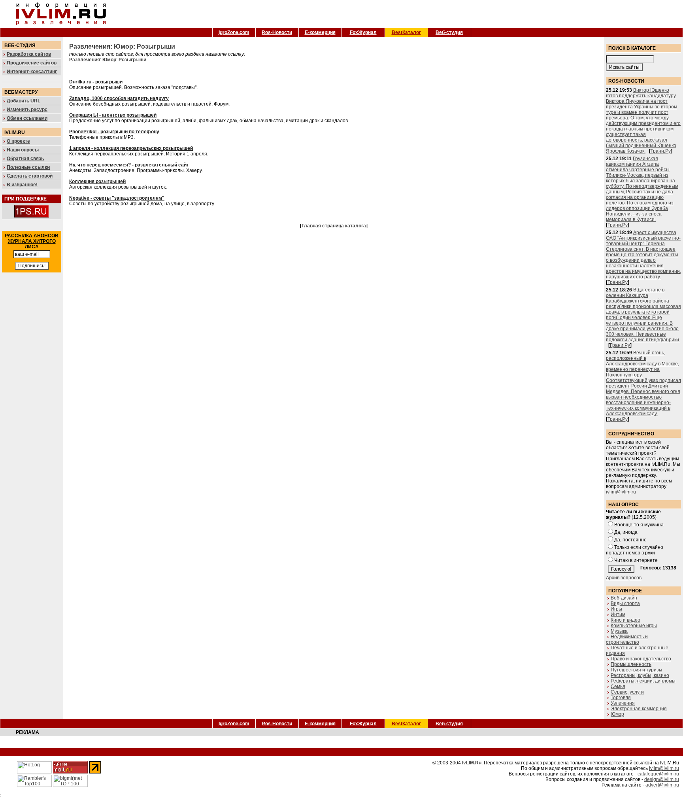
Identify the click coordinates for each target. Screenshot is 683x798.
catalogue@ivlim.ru (658, 774)
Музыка (619, 631)
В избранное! (22, 184)
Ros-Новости (277, 32)
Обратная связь (25, 158)
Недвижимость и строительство (627, 639)
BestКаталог (406, 32)
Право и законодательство (641, 659)
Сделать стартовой (30, 176)
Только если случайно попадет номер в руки (634, 550)
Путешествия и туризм (636, 670)
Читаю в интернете (636, 560)
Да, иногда (626, 532)
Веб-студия (449, 32)
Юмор (617, 714)
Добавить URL (23, 101)
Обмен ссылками (27, 118)
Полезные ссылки (28, 167)
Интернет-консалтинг (32, 71)
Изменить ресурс (27, 109)
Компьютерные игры (634, 625)
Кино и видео (625, 620)
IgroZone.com (234, 32)
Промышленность (631, 664)
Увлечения (623, 703)
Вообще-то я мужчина (639, 525)
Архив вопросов (623, 578)
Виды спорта (625, 603)
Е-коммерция (320, 32)
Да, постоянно (630, 540)
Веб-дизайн (624, 598)
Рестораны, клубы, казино (640, 675)
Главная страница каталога (334, 226)
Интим (618, 614)
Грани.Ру (661, 151)
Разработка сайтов (29, 54)
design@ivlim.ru (661, 779)
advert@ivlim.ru (662, 785)
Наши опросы (23, 150)
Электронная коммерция (639, 708)
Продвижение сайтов (32, 63)
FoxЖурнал (363, 32)
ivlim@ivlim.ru (621, 492)
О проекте (18, 141)
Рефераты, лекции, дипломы (643, 681)
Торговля (621, 697)
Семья (618, 686)
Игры (616, 609)
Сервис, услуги (627, 692)
